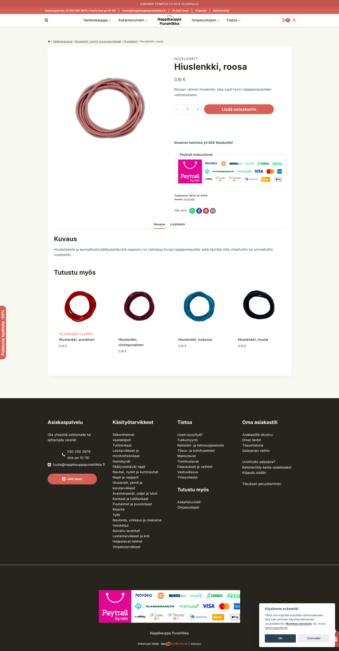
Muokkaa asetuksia (298, 623)
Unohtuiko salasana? (258, 462)
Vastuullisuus (187, 472)
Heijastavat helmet (127, 541)
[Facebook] (199, 211)
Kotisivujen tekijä (148, 643)
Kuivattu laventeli (126, 531)
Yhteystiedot (187, 477)
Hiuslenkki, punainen (77, 339)
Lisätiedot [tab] (177, 224)
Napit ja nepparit (126, 477)
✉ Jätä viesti (180, 10)
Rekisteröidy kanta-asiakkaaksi (266, 467)
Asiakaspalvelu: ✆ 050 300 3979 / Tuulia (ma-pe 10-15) (80, 10)
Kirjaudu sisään (254, 473)
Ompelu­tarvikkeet (126, 547)
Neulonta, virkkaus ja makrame (137, 520)
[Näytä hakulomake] (46, 20)
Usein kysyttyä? (190, 435)
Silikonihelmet (123, 435)
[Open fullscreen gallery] (160, 159)
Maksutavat (186, 456)
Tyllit (116, 515)
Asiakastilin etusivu (257, 435)
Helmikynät (121, 461)
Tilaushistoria (252, 445)
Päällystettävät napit (129, 467)
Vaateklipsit (122, 440)
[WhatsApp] (192, 211)
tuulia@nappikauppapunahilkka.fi (144, 10)
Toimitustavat (188, 461)
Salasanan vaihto (256, 451)
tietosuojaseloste (276, 628)
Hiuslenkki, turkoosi (195, 339)
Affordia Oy (180, 643)
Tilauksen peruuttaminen (261, 484)
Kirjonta (119, 509)
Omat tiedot (251, 440)
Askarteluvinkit (189, 502)
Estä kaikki (313, 638)
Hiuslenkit (186, 59)
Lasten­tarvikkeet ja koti (131, 536)
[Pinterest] (206, 211)
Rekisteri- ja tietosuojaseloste (200, 445)
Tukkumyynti (187, 440)
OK (280, 638)
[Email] (213, 211)
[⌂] (49, 41)
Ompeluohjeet (188, 507)
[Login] (294, 20)
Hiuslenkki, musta (253, 339)
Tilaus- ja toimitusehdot (196, 451)
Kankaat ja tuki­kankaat (131, 499)
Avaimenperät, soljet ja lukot (135, 493)
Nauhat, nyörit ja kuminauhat (135, 472)
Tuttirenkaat (122, 445)
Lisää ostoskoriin (239, 109)
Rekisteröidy (221, 10)
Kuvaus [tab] (159, 224)
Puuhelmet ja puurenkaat (132, 504)
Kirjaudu (201, 10)
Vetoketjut (121, 525)
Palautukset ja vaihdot (194, 467)
